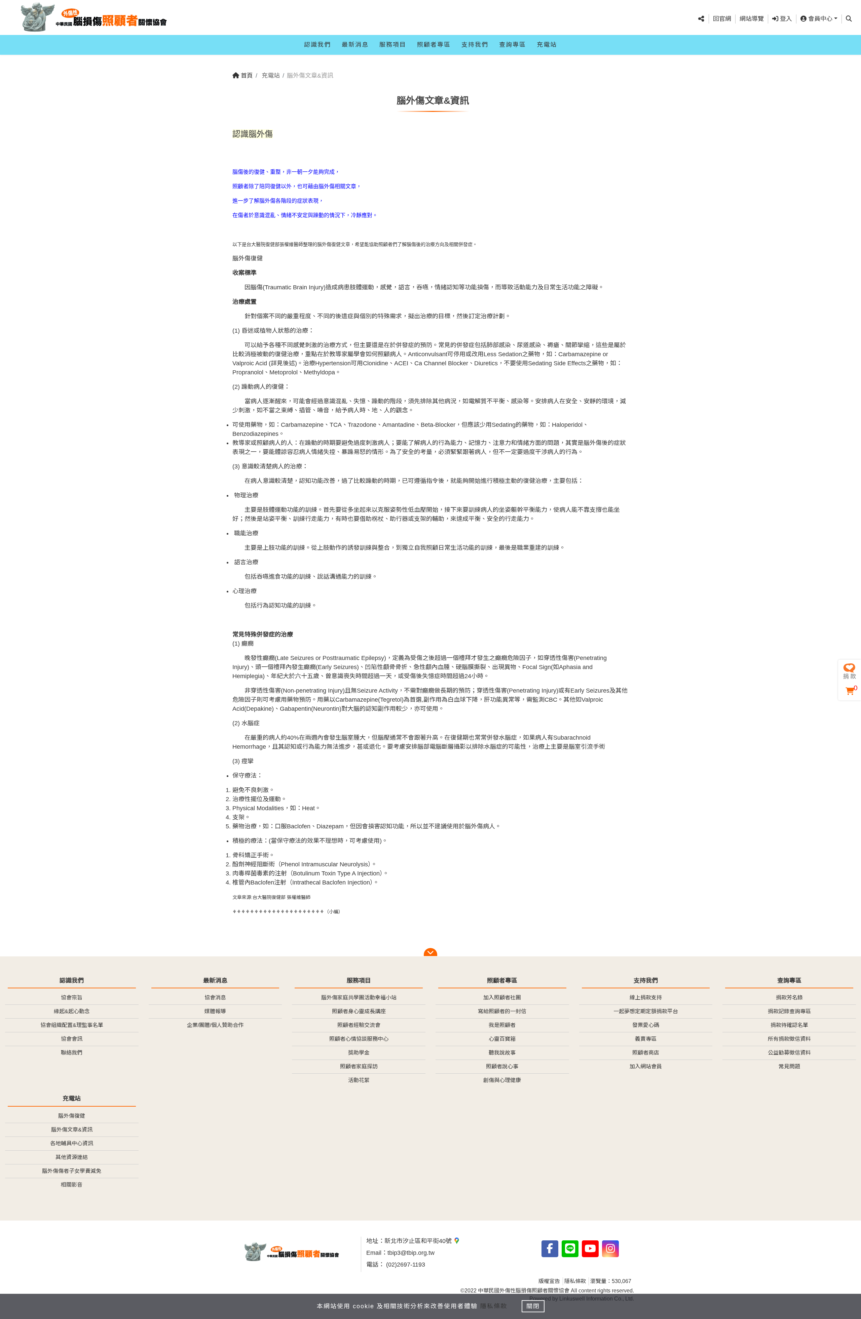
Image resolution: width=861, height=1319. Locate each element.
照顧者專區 (434, 44)
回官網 (722, 18)
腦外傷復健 (71, 1116)
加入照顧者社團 (502, 997)
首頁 (246, 75)
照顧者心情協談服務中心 (358, 1039)
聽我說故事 (502, 1053)
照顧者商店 (645, 1053)
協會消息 (215, 997)
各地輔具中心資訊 (71, 1143)
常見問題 (789, 1066)
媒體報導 (215, 1011)
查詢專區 (512, 44)
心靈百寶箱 (502, 1039)
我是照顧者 (502, 1025)
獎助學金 (359, 1053)
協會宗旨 (71, 997)
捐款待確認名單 (789, 1025)
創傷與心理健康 (502, 1080)
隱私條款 (575, 1281)
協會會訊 (71, 1039)
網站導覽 (752, 18)
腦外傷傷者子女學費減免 (71, 1171)
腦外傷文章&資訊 (71, 1129)
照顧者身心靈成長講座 (359, 1011)
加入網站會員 (646, 1066)
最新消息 (355, 44)
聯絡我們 (71, 1053)
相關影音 (71, 1185)
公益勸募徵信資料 (789, 1053)
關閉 (533, 1306)
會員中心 (819, 18)
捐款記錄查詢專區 (789, 1011)
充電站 (547, 44)
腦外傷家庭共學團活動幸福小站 (359, 997)
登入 (785, 18)
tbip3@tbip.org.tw (411, 1252)
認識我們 (317, 44)
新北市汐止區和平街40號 (418, 1241)
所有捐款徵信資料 (789, 1039)
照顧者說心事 (502, 1066)
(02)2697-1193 (404, 1264)
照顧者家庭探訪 (359, 1066)
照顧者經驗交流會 (358, 1025)
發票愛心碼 (645, 1025)
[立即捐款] (849, 671)
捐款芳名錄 (789, 997)
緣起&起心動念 (72, 1011)
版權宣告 (549, 1281)
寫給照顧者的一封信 (502, 1011)
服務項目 (392, 44)
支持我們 (474, 44)
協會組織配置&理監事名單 (71, 1025)
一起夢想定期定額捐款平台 (645, 1011)
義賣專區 (646, 1039)
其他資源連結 (71, 1157)
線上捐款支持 (646, 997)
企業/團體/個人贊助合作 (215, 1025)
